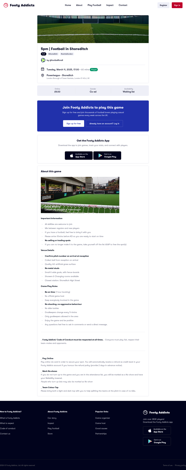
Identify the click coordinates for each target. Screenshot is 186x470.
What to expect (7, 423)
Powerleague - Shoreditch (60, 75)
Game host (100, 423)
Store (50, 433)
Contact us (5, 433)
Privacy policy (180, 465)
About (79, 5)
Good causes (101, 428)
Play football (53, 428)
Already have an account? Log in (104, 123)
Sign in (177, 5)
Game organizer (102, 418)
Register (163, 5)
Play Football (94, 5)
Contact (123, 5)
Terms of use (167, 465)
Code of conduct (7, 428)
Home (68, 5)
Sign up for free (74, 123)
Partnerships (101, 433)
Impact (109, 5)
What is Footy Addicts (10, 418)
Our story (52, 418)
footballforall (57, 60)
